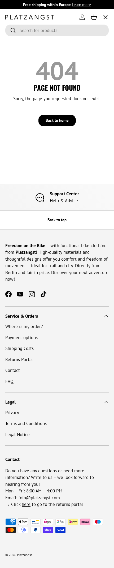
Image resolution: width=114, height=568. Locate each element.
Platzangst (24, 555)
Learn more (81, 4)
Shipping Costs (19, 348)
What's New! (22, 95)
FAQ (9, 381)
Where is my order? (24, 326)
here (26, 504)
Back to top (57, 219)
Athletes (18, 55)
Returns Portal (19, 359)
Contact (12, 370)
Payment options (21, 337)
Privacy (12, 412)
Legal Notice (17, 434)
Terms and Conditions (26, 423)
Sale (14, 114)
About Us (19, 75)
